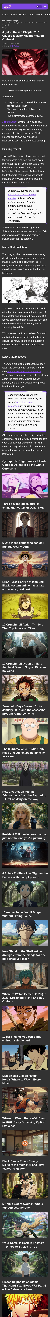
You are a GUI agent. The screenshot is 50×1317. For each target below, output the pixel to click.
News (5, 14)
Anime (13, 14)
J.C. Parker (14, 46)
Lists (31, 14)
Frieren (39, 14)
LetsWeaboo (7, 21)
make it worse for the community (24, 371)
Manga (22, 14)
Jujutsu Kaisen (9, 122)
